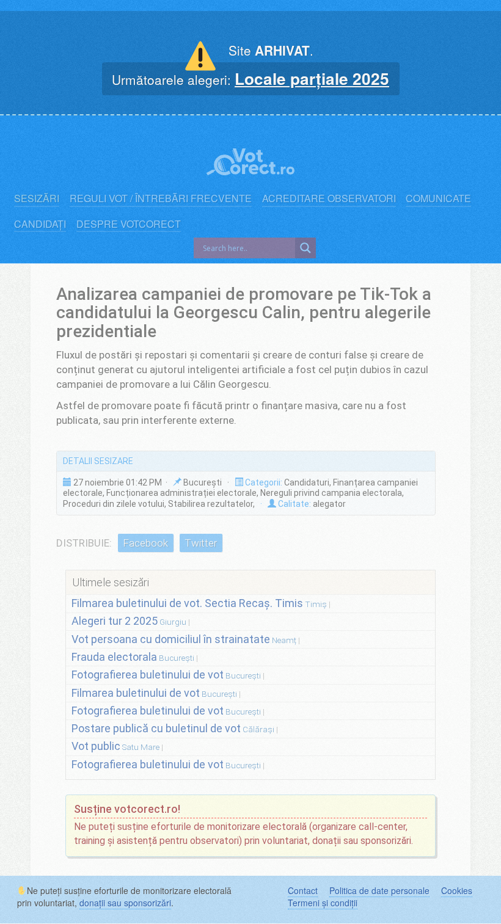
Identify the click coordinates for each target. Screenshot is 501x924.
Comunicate (438, 198)
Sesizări (36, 198)
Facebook (145, 543)
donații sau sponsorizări (125, 903)
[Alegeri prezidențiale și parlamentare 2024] (250, 155)
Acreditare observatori (329, 198)
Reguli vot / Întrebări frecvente (161, 198)
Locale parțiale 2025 (312, 78)
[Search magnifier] (305, 248)
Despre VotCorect (128, 224)
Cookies (456, 890)
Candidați (40, 224)
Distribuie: (84, 543)
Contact (303, 890)
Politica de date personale (379, 890)
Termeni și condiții (322, 903)
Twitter (201, 543)
